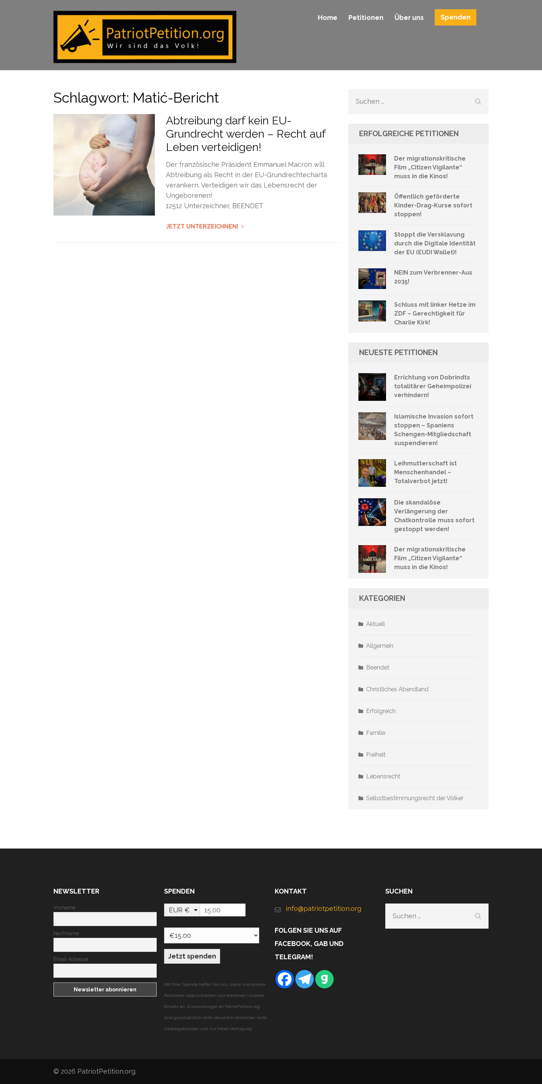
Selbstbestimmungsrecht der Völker (414, 798)
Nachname (66, 933)
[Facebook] (284, 979)
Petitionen (365, 17)
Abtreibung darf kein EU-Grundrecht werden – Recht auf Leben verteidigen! (246, 134)
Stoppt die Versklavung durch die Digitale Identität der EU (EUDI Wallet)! (435, 243)
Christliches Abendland (397, 689)
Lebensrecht (383, 776)
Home (327, 17)
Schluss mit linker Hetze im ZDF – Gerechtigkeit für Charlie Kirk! (435, 313)
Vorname (64, 908)
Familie (375, 732)
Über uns (409, 17)
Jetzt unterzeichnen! (202, 226)
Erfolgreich (381, 711)
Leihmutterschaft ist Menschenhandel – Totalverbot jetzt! (425, 472)
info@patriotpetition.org (323, 908)
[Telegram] (304, 979)
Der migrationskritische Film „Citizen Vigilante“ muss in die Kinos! (430, 167)
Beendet (377, 667)
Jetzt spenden (192, 956)
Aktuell (375, 623)
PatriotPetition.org (106, 1071)
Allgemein (379, 645)
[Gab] (324, 979)
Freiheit (376, 754)
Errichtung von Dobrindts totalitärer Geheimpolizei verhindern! (432, 386)
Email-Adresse (70, 959)
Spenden (455, 17)
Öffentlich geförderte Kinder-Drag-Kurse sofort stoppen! (433, 205)
